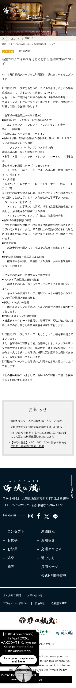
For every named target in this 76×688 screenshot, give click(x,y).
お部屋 (12, 549)
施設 (10, 567)
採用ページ (49, 567)
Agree (38, 679)
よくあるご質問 (12, 595)
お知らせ (48, 540)
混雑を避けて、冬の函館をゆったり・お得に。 (37, 421)
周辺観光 (48, 531)
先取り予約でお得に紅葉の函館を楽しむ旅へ (36, 426)
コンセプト (15, 531)
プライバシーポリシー (15, 603)
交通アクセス (51, 549)
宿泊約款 (40, 603)
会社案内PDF (58, 603)
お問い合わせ (34, 595)
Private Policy (57, 669)
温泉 (10, 558)
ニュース (15, 39)
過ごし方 (48, 558)
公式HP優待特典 (53, 575)
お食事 (12, 540)
